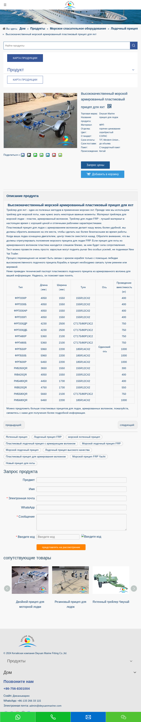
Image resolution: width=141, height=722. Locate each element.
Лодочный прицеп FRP (48, 436)
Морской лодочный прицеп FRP (101, 443)
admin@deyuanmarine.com (45, 705)
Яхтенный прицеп (16, 436)
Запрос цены (95, 165)
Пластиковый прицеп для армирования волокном (36, 456)
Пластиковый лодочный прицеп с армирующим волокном (40, 443)
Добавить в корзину (105, 174)
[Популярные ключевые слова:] (133, 45)
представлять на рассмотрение (61, 547)
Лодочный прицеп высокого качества (67, 449)
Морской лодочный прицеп (22, 449)
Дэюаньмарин (21, 695)
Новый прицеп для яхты (20, 463)
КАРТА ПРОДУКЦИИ (25, 58)
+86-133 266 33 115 (29, 700)
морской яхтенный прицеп (84, 436)
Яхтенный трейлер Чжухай (111, 601)
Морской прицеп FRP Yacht (88, 456)
